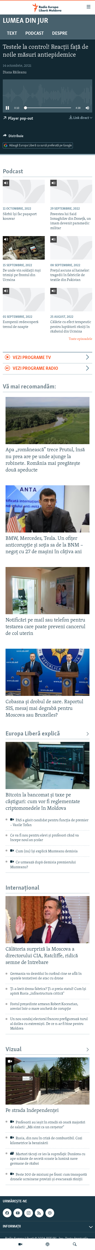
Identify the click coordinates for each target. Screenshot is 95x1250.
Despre (59, 33)
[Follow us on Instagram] (28, 1213)
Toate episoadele (80, 339)
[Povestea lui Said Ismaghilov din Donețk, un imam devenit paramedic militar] (71, 191)
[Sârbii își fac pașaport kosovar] (24, 191)
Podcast (34, 33)
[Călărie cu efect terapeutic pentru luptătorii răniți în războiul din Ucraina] (71, 299)
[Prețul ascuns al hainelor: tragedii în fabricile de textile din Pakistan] (71, 248)
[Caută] (75, 1244)
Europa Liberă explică (33, 734)
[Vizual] (20, 1244)
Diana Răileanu (15, 72)
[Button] (13, 137)
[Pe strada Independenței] (47, 1081)
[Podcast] (47, 1244)
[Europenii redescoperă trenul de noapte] (24, 299)
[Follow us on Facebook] (7, 1213)
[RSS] (39, 1213)
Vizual (13, 1050)
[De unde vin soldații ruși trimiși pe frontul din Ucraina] (24, 248)
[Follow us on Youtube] (17, 1213)
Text (12, 33)
